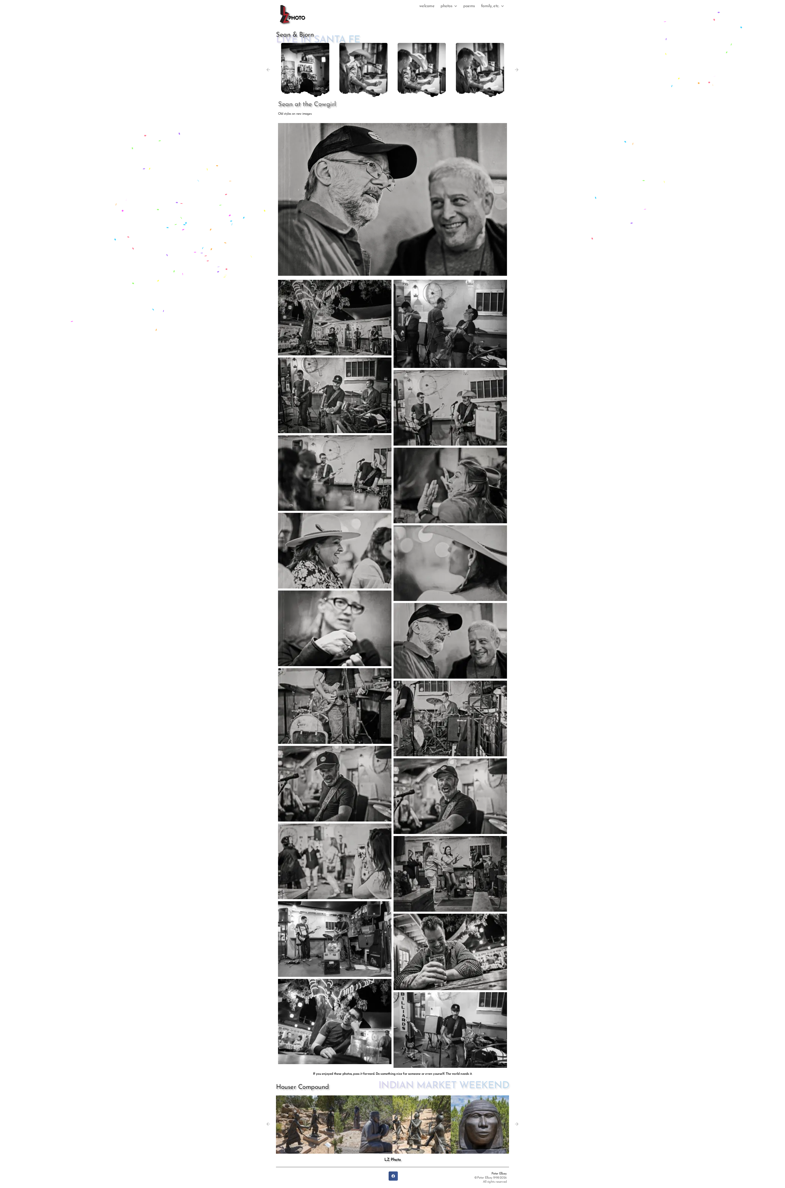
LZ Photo (392, 1160)
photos (446, 6)
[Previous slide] (268, 70)
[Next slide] (516, 70)
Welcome (427, 6)
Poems (469, 6)
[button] (305, 69)
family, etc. (490, 6)
